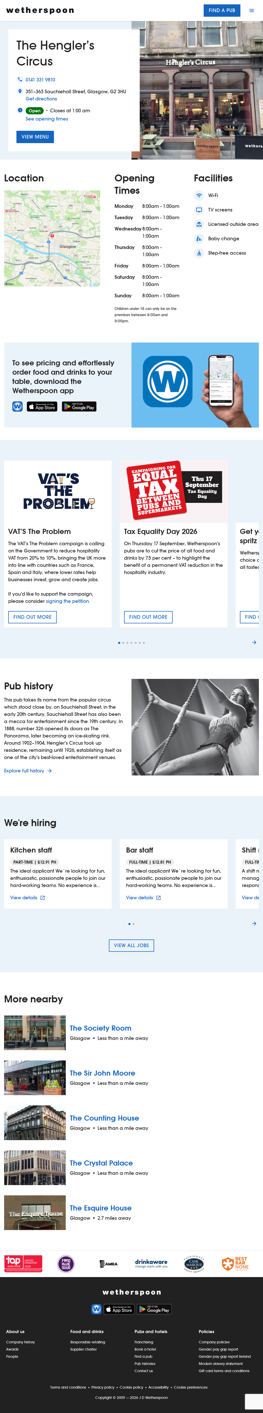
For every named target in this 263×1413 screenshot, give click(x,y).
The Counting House (104, 1118)
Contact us (144, 1371)
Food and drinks (87, 1331)
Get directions (41, 99)
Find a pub (222, 10)
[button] (119, 643)
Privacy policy (102, 1387)
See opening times (47, 119)
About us (15, 1331)
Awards (12, 1349)
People (12, 1356)
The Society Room (101, 1028)
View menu (35, 137)
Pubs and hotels (151, 1331)
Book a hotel (145, 1349)
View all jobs (131, 945)
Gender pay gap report (218, 1349)
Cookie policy (131, 1387)
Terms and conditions (68, 1387)
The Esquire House (101, 1208)
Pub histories (145, 1363)
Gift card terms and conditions (224, 1371)
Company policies (214, 1342)
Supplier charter (83, 1349)
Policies (206, 1331)
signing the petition (67, 601)
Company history (20, 1342)
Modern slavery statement (221, 1363)
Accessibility (158, 1387)
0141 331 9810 (40, 80)
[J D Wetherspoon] (40, 10)
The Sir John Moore (102, 1073)
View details (28, 897)
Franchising (144, 1342)
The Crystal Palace (101, 1163)
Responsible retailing (87, 1342)
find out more (35, 618)
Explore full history (24, 771)
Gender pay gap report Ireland (225, 1356)
